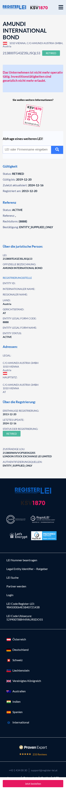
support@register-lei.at (44, 770)
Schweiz (17, 660)
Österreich (19, 639)
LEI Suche (12, 577)
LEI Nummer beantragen (21, 560)
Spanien (17, 712)
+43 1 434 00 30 (18, 770)
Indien (16, 701)
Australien (19, 691)
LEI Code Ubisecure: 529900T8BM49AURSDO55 (24, 617)
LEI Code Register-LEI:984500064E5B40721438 (23, 605)
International (20, 722)
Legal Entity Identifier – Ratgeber (27, 569)
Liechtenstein (21, 670)
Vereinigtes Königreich (26, 680)
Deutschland (20, 649)
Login (9, 595)
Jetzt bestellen (33, 783)
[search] (57, 150)
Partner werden (16, 586)
